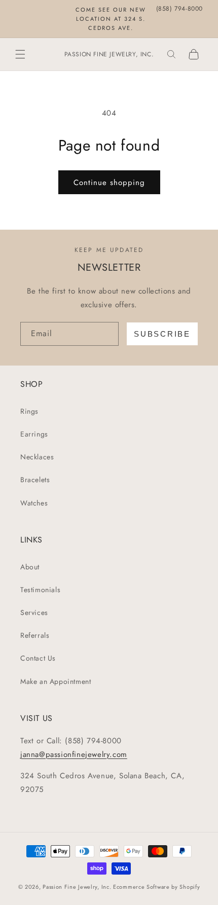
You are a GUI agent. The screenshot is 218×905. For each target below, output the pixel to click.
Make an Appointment (55, 681)
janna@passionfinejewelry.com (73, 754)
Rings (29, 411)
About (30, 567)
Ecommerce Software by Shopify (156, 887)
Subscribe (162, 334)
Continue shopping (109, 182)
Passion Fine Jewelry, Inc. (77, 887)
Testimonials (40, 590)
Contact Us (38, 658)
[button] (20, 54)
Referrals (34, 635)
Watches (34, 503)
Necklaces (37, 457)
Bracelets (35, 480)
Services (34, 612)
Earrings (34, 434)
